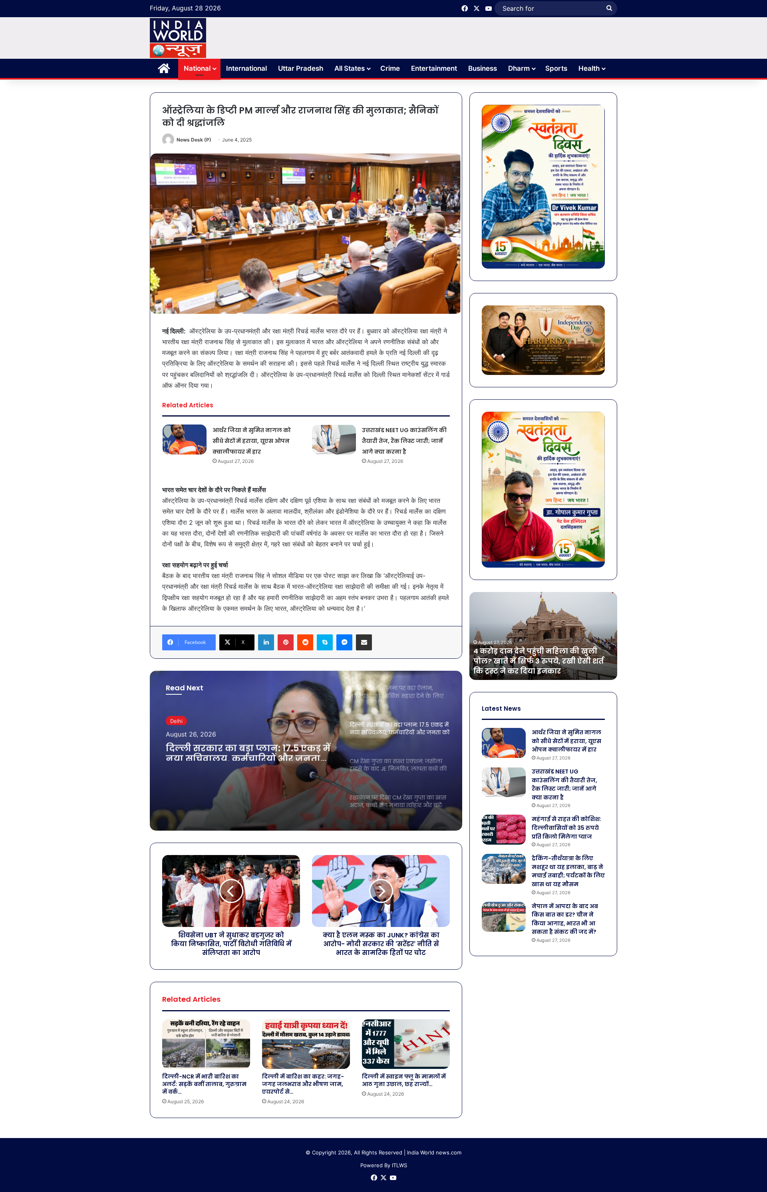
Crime (390, 68)
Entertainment (434, 68)
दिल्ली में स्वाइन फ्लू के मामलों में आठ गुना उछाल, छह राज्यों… (404, 1080)
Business (482, 68)
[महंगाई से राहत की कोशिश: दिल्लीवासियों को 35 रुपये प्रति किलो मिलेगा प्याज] (504, 830)
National (197, 68)
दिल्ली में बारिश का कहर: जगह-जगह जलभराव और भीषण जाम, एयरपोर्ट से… (303, 1084)
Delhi (176, 720)
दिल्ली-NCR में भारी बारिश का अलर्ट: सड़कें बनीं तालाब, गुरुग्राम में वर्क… (204, 1084)
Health (589, 68)
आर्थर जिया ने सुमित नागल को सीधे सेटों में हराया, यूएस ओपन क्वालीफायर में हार (252, 441)
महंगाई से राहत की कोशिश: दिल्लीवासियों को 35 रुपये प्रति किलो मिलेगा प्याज (566, 827)
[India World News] (178, 38)
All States (349, 68)
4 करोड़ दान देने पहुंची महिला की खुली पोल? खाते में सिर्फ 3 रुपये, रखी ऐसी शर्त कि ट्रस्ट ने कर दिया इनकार (538, 661)
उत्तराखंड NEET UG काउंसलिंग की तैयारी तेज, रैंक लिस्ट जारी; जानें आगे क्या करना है (404, 441)
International (246, 68)
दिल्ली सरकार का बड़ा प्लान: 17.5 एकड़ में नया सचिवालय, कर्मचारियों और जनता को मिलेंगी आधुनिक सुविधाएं (248, 750)
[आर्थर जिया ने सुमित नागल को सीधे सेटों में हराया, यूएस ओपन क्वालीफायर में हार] (185, 439)
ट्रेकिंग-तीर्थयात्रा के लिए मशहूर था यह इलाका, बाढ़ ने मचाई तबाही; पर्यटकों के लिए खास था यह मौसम (568, 871)
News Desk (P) (194, 140)
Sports (556, 68)
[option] (306, 751)
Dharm (519, 68)
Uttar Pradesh (300, 68)
